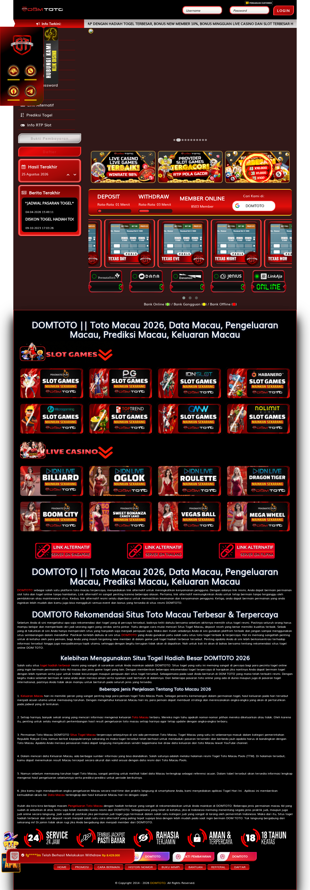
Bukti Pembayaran (196, 856)
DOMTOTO (68, 856)
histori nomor (140, 867)
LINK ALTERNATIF (70, 550)
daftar (240, 867)
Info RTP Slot (39, 125)
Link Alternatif (40, 105)
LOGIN (283, 10)
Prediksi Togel (39, 115)
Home (61, 867)
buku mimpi (171, 867)
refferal (218, 867)
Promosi (35, 95)
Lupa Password (42, 85)
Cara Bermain (109, 867)
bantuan (195, 867)
